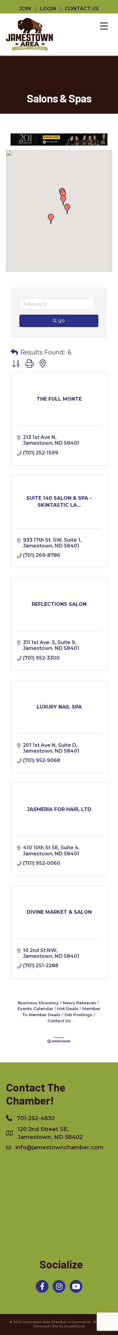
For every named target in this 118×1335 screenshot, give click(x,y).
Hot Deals (67, 1008)
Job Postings (78, 1014)
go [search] (61, 320)
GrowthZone (74, 1326)
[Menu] (104, 26)
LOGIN (48, 8)
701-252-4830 (36, 1118)
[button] (67, 208)
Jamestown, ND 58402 (50, 1133)
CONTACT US (82, 8)
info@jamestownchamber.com (59, 1147)
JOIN (25, 8)
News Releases (79, 1002)
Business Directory (38, 1002)
